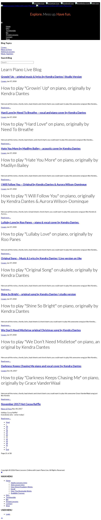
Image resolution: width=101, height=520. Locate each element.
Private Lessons (12, 35)
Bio (7, 33)
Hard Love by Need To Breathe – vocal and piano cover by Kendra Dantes (43, 112)
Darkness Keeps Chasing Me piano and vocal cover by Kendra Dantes (41, 365)
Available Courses (18, 493)
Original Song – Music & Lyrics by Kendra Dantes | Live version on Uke (41, 258)
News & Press (6, 409)
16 (7, 426)
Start (8, 422)
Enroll (13, 489)
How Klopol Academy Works (22, 487)
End (7, 449)
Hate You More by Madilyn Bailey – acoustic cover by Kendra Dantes (41, 148)
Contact (9, 37)
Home (8, 26)
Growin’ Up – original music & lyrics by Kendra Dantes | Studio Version (41, 76)
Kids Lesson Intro (18, 485)
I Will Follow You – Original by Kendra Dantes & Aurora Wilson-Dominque (44, 184)
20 (7, 435)
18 (7, 431)
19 (7, 433)
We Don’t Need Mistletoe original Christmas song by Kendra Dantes (41, 330)
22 (7, 439)
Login (8, 514)
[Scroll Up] (2, 518)
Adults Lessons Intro (19, 483)
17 (7, 429)
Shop (8, 39)
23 (7, 441)
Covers (4, 81)
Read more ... (6, 108)
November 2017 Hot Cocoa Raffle (21, 403)
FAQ (7, 28)
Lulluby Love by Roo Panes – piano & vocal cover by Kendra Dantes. (40, 222)
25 (7, 445)
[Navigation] (1, 23)
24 (7, 443)
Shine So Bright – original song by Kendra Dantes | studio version (38, 294)
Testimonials (11, 31)
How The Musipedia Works (21, 491)
